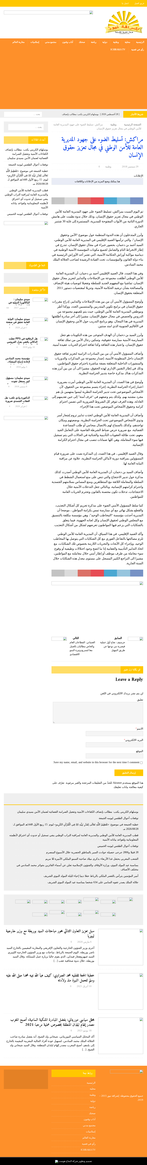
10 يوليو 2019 (29, 347)
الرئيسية (140, 42)
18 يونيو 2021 (84, 1030)
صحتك (82, 42)
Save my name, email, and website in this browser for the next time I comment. (96, 762)
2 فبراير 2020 (21, 406)
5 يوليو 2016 (21, 367)
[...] (56, 960)
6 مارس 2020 (84, 941)
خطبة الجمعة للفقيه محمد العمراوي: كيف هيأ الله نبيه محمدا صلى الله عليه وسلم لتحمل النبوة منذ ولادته (50, 978)
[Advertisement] (73, 82)
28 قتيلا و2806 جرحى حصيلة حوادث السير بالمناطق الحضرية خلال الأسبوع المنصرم (92, 852)
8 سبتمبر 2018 (21, 386)
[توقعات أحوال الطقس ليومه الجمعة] (108, 904)
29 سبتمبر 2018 (130, 166)
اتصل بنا (125, 3)
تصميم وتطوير (85, 1161)
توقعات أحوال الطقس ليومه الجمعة (28, 164)
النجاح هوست (65, 1161)
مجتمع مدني (50, 42)
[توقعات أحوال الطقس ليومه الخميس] (57, 904)
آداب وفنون (67, 42)
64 (8, 308)
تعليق (140, 699)
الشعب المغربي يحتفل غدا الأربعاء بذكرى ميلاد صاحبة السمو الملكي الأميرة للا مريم (91, 858)
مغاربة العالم (18, 42)
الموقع (139, 751)
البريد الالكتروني (134, 740)
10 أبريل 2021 (84, 986)
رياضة (93, 42)
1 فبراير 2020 (21, 327)
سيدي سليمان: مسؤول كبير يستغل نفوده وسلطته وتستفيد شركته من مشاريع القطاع (17, 382)
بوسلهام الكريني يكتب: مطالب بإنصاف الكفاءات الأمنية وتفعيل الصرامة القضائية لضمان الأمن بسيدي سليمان (26, 154)
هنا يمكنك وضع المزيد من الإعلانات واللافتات (97, 181)
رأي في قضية (137, 49)
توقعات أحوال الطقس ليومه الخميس (27, 214)
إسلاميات (34, 42)
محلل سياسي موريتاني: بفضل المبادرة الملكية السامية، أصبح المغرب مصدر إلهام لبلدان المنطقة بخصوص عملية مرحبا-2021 (52, 1022)
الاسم (140, 728)
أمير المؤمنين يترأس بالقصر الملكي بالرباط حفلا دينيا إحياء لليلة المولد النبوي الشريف (91, 876)
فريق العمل (139, 3)
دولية (104, 42)
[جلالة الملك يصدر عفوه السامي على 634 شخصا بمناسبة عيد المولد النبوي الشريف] (74, 917)
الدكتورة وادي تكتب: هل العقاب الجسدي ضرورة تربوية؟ (17, 401)
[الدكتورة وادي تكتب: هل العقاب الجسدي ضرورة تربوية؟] (40, 401)
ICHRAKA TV (117, 49)
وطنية (116, 42)
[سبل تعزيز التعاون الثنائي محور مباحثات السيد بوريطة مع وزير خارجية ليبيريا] (120, 947)
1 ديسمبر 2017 (20, 308)
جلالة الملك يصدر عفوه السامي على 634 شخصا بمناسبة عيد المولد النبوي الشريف (93, 882)
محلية (127, 42)
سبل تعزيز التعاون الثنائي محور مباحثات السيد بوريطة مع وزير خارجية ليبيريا (50, 934)
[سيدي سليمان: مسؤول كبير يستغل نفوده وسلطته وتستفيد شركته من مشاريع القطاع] (40, 381)
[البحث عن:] (23, 114)
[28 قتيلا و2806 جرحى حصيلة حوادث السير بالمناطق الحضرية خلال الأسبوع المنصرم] (40, 904)
